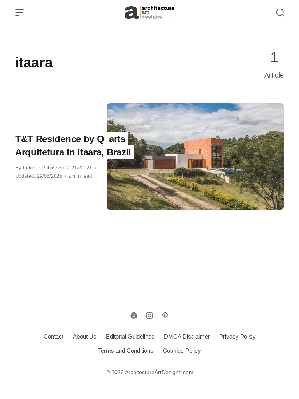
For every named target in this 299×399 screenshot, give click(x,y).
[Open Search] (280, 12)
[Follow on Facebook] (134, 316)
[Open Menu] (19, 12)
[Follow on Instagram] (149, 316)
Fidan (29, 168)
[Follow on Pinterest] (165, 316)
